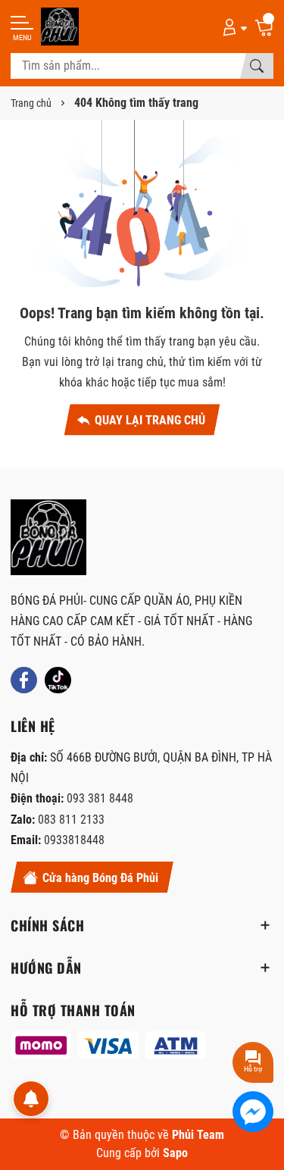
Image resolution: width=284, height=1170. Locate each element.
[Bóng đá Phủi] (60, 26)
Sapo (175, 1153)
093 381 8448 (100, 798)
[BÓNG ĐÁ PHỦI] (48, 537)
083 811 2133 (71, 819)
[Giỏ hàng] (263, 26)
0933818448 (74, 840)
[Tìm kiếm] (256, 66)
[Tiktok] (58, 680)
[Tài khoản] (232, 26)
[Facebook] (24, 680)
